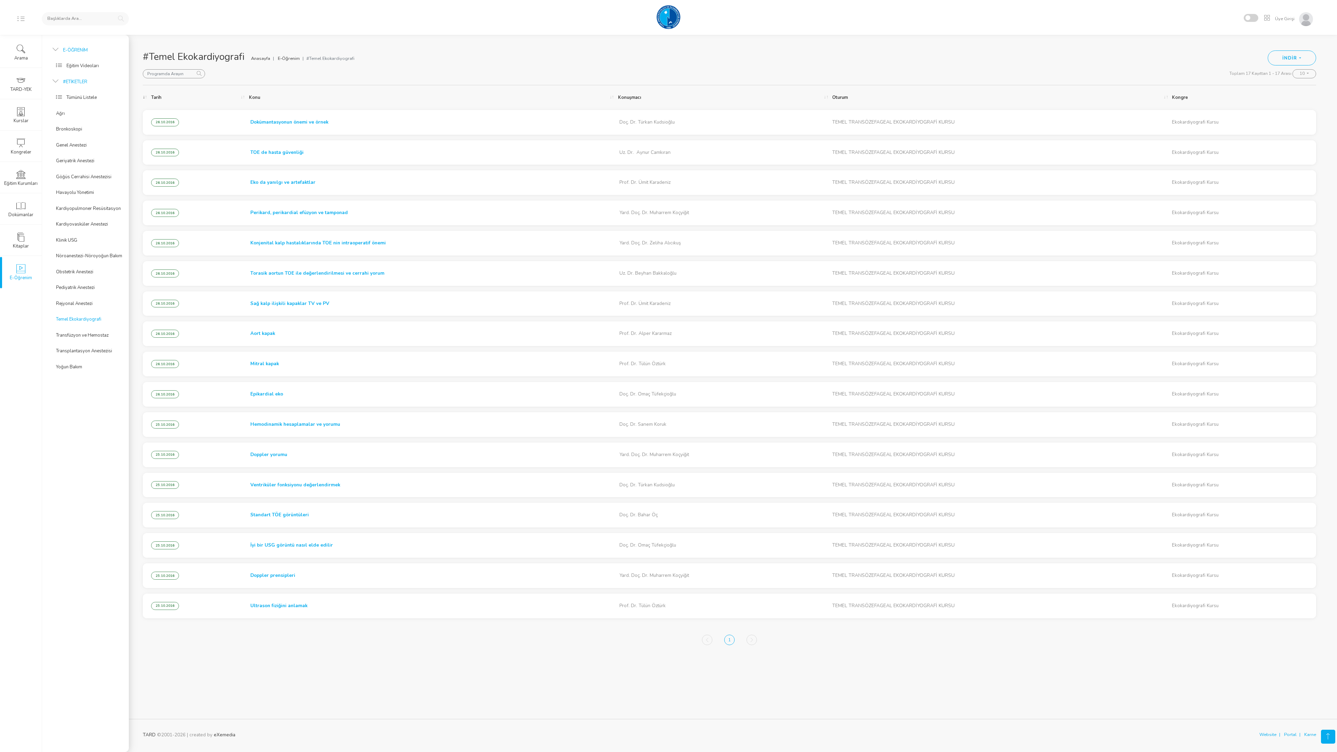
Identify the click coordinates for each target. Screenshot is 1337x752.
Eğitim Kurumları (21, 183)
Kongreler (21, 152)
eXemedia (224, 734)
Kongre (1180, 97)
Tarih (156, 97)
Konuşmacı (629, 97)
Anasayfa (260, 58)
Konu (254, 97)
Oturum (840, 97)
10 (1303, 73)
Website (1267, 734)
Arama (21, 58)
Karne (1310, 734)
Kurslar (21, 121)
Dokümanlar (20, 215)
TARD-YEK (21, 89)
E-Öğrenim (289, 58)
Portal (1290, 734)
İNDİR (1290, 58)
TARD (149, 734)
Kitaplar (21, 246)
